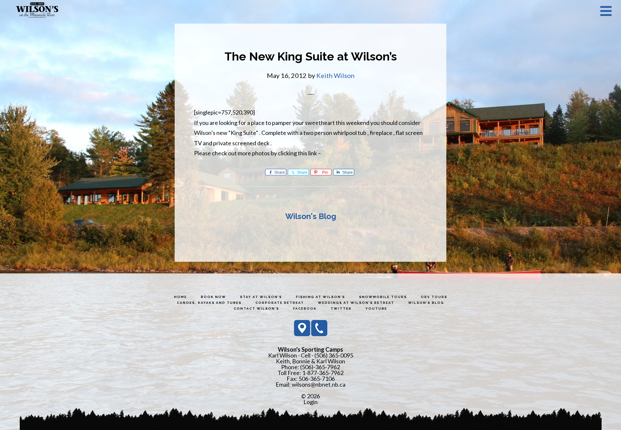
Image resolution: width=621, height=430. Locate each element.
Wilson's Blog (310, 216)
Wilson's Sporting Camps (37, 10)
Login (310, 401)
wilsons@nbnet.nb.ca (318, 384)
